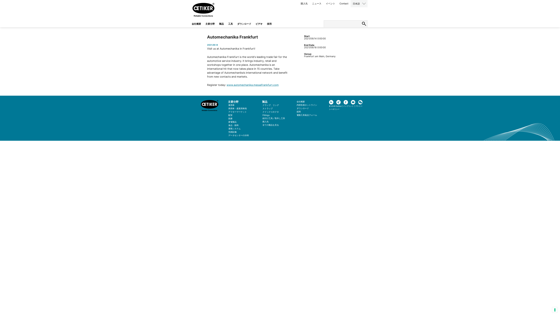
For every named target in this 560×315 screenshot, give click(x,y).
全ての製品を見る (270, 125)
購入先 (304, 3)
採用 (269, 23)
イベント (330, 3)
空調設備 (232, 132)
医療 (230, 118)
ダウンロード (244, 23)
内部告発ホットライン (307, 105)
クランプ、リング (270, 105)
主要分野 (210, 23)
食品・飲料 (233, 125)
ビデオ (259, 23)
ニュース (316, 3)
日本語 (356, 3)
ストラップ (267, 108)
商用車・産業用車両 (237, 108)
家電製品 (232, 122)
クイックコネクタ (270, 112)
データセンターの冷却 (238, 135)
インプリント (348, 106)
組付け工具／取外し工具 (273, 118)
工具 (230, 23)
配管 (230, 115)
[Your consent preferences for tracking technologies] (555, 310)
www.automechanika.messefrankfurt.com (253, 84)
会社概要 (196, 23)
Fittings (266, 115)
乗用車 (231, 105)
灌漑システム (234, 128)
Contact (344, 3)
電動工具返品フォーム (307, 115)
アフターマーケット (237, 112)
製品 (221, 23)
